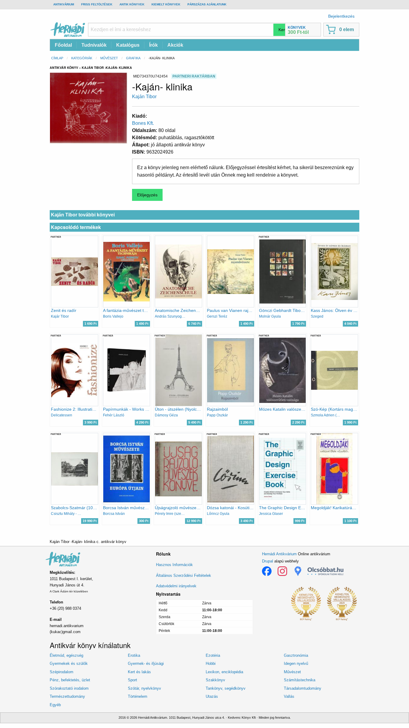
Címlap (57, 58)
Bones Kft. (143, 123)
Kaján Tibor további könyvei (83, 214)
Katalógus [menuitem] (128, 45)
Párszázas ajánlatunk (206, 4)
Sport (132, 680)
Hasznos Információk (174, 564)
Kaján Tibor (144, 96)
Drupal (267, 561)
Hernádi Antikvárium (279, 554)
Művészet (109, 58)
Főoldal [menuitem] (63, 45)
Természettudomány (67, 696)
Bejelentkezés (341, 16)
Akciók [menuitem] (175, 45)
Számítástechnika (299, 680)
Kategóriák (81, 58)
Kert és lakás (139, 672)
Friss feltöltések (96, 4)
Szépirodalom (61, 672)
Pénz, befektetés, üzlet (70, 680)
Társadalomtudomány (302, 688)
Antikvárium (63, 4)
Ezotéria (213, 655)
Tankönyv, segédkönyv (226, 688)
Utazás (212, 696)
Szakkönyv (215, 680)
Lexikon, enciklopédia (224, 672)
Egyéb (55, 705)
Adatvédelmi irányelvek (176, 586)
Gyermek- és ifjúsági (146, 663)
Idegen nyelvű (296, 663)
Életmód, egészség (66, 655)
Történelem (137, 696)
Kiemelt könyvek (166, 4)
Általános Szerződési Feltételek (183, 575)
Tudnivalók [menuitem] (94, 45)
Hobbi (211, 663)
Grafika (133, 58)
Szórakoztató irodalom (69, 688)
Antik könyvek (131, 4)
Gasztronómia (296, 655)
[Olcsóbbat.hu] (325, 571)
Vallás (289, 696)
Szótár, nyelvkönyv (144, 688)
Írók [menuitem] (153, 45)
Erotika (134, 655)
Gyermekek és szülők (69, 663)
